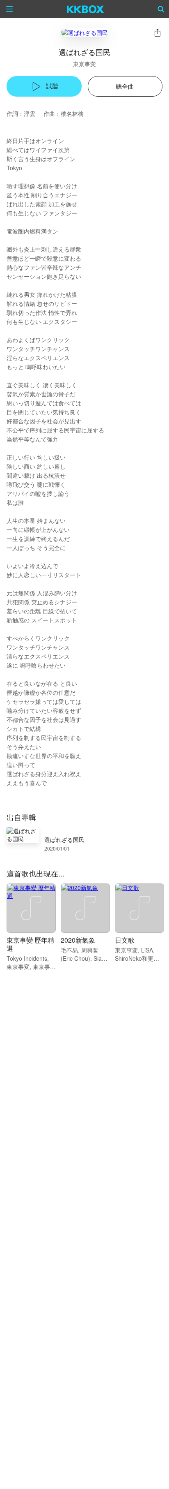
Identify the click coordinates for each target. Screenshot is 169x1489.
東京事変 (84, 64)
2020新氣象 (78, 940)
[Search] (161, 9)
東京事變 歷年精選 (30, 944)
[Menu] (9, 9)
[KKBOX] (85, 9)
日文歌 (125, 940)
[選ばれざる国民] (84, 32)
